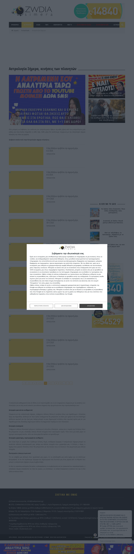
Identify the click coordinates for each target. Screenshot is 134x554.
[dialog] (67, 277)
